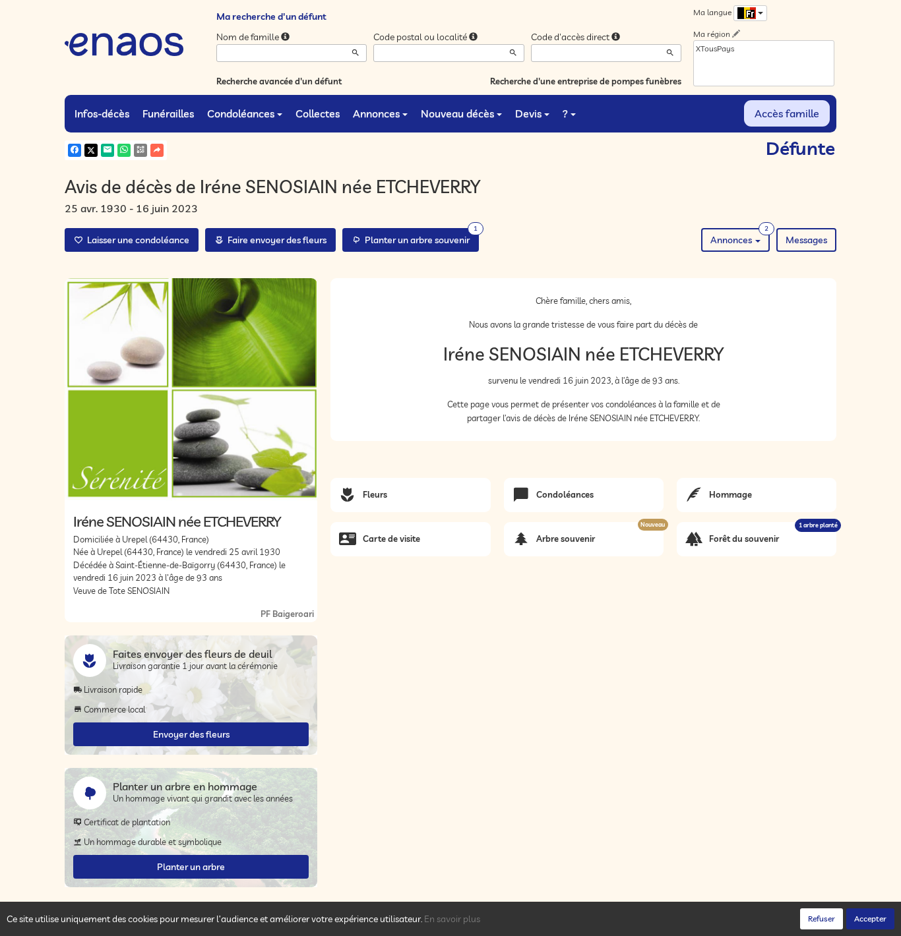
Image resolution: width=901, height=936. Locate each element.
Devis (528, 113)
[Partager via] (157, 150)
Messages (806, 240)
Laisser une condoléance (136, 240)
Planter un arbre (191, 867)
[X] (91, 150)
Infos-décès (102, 113)
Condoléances (240, 113)
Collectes (317, 113)
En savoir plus (452, 919)
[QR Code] (140, 150)
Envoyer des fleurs (191, 734)
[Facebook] (74, 150)
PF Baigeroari (287, 613)
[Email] (107, 150)
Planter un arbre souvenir (419, 237)
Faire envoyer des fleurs (275, 240)
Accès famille (787, 113)
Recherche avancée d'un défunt (279, 81)
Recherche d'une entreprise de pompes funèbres (585, 81)
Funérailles (168, 113)
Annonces (376, 113)
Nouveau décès (457, 113)
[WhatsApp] (124, 150)
